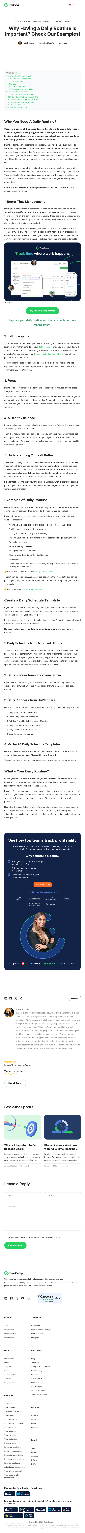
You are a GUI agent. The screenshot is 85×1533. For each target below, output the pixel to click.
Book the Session (42, 885)
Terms (33, 1448)
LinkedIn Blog (36, 1370)
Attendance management (14, 1467)
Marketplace (9, 1337)
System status (10, 1374)
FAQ (6, 1370)
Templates (35, 1362)
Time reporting (10, 1431)
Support (7, 1366)
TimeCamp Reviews (39, 1394)
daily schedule (45, 347)
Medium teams (37, 1334)
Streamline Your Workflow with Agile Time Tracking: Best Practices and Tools (60, 1147)
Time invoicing (10, 1435)
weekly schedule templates (48, 354)
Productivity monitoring (13, 1455)
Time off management (13, 1471)
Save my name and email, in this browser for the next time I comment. (33, 1237)
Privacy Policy (60, 1527)
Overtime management (13, 1451)
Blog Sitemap (9, 1382)
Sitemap (7, 1378)
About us (35, 1415)
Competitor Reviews (39, 1390)
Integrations (9, 1330)
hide (17, 73)
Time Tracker (9, 1407)
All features (8, 1403)
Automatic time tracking (13, 1411)
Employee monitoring (12, 1447)
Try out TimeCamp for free (42, 311)
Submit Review (15, 1083)
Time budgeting (10, 1439)
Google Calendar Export (40, 1366)
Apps (6, 1326)
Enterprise (35, 1337)
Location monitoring (12, 1463)
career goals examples (33, 589)
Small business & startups (41, 1330)
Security (34, 1456)
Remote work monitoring (14, 1459)
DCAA (33, 1464)
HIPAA (34, 1460)
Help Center (9, 1358)
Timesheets (9, 1415)
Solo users (35, 1326)
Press (33, 1423)
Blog (33, 1358)
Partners (34, 1427)
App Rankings (36, 1386)
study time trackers (44, 571)
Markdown (75, 998)
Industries (35, 1382)
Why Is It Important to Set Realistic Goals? (20, 1147)
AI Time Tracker (10, 1419)
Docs (6, 1362)
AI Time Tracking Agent (13, 1423)
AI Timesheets (10, 1427)
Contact (34, 1419)
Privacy (34, 1452)
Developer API (10, 1334)
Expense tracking (11, 1443)
